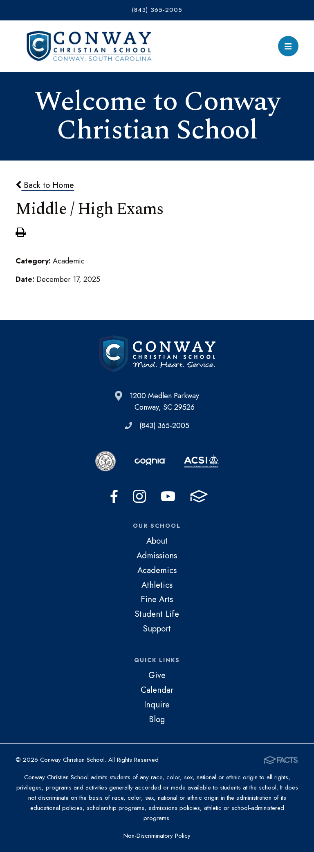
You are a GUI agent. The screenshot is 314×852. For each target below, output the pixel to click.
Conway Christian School (89, 46)
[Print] (20, 233)
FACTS (198, 496)
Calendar (157, 690)
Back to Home (47, 185)
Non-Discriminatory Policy (157, 835)
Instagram (139, 496)
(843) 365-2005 (157, 9)
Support (157, 628)
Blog (157, 719)
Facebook (114, 496)
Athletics (157, 585)
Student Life (157, 614)
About (157, 541)
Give (157, 675)
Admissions (157, 555)
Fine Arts (157, 599)
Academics (157, 570)
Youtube (168, 496)
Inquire (157, 704)
